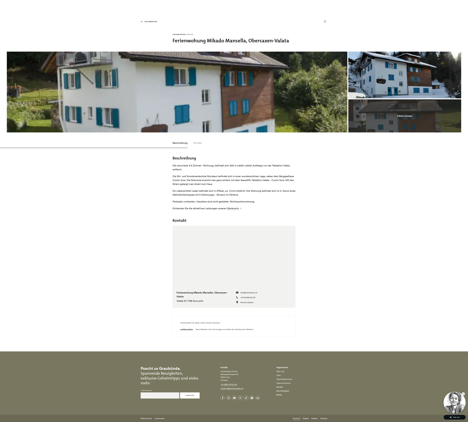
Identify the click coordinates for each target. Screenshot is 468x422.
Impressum (160, 418)
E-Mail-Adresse (146, 390)
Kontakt (197, 142)
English (306, 418)
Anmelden (189, 395)
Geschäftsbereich (284, 379)
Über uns (280, 371)
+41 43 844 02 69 (247, 297)
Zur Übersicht (150, 22)
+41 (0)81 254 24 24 (228, 384)
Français (323, 418)
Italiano (314, 418)
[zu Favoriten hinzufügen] (324, 21)
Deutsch (296, 418)
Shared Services (283, 383)
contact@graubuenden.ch (231, 388)
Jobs (278, 375)
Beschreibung (180, 142)
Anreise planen (247, 302)
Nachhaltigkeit (282, 391)
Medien (279, 387)
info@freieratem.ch (248, 292)
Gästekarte (233, 208)
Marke (279, 395)
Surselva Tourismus (213, 323)
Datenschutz (146, 418)
